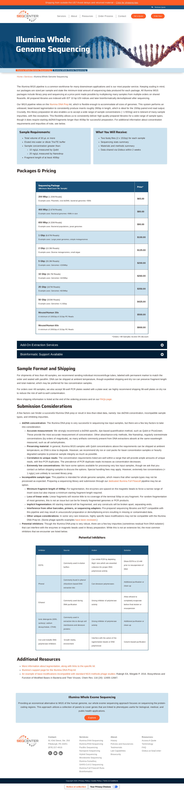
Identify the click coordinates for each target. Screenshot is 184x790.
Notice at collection (76, 786)
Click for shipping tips (127, 2)
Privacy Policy (84, 781)
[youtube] (55, 753)
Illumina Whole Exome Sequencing (70, 70)
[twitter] (50, 753)
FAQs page (106, 399)
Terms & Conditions (110, 781)
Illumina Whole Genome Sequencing (34, 70)
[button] (92, 345)
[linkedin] (61, 753)
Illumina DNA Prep (59, 104)
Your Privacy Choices (100, 786)
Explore (92, 717)
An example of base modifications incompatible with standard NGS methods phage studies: (69, 674)
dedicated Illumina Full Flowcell (125, 481)
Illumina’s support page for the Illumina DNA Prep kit (49, 670)
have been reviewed (85, 520)
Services (28, 77)
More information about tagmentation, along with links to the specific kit (58, 666)
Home (20, 77)
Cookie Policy (96, 781)
